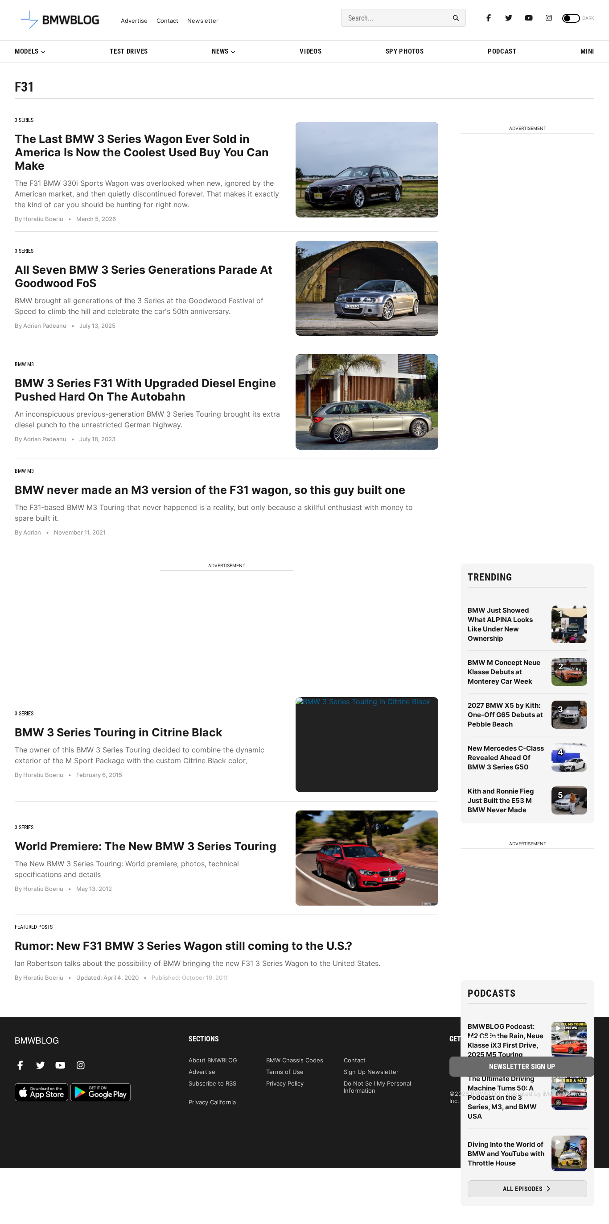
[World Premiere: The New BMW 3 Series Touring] (367, 858)
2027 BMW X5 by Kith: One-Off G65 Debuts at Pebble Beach (505, 714)
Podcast (502, 51)
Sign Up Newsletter (371, 1071)
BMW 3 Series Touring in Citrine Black (118, 732)
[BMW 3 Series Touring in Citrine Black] (367, 744)
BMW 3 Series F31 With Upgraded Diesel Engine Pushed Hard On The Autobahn (145, 389)
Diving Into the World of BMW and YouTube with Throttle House (506, 1153)
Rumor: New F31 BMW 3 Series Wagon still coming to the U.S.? (183, 945)
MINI (587, 51)
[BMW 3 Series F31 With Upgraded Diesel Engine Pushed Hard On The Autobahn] (367, 401)
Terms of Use (285, 1071)
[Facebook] (488, 17)
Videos (310, 51)
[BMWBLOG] (87, 1041)
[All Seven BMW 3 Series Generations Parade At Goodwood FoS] (367, 288)
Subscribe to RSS (212, 1083)
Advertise (134, 21)
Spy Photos (405, 51)
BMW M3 (24, 364)
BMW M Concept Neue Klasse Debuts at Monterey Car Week (504, 671)
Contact (167, 21)
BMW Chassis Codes (294, 1060)
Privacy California (212, 1102)
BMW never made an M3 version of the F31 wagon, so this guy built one (210, 490)
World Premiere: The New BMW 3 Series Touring (145, 846)
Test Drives (129, 51)
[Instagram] (548, 17)
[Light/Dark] (571, 18)
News (220, 51)
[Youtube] (528, 17)
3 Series (24, 120)
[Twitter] (508, 17)
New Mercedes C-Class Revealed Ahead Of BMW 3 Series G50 (506, 757)
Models (27, 51)
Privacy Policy (285, 1083)
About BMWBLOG (213, 1060)
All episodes (523, 1188)
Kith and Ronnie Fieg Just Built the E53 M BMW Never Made (501, 800)
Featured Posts (34, 927)
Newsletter (202, 21)
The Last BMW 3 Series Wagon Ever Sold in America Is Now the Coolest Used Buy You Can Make (142, 152)
